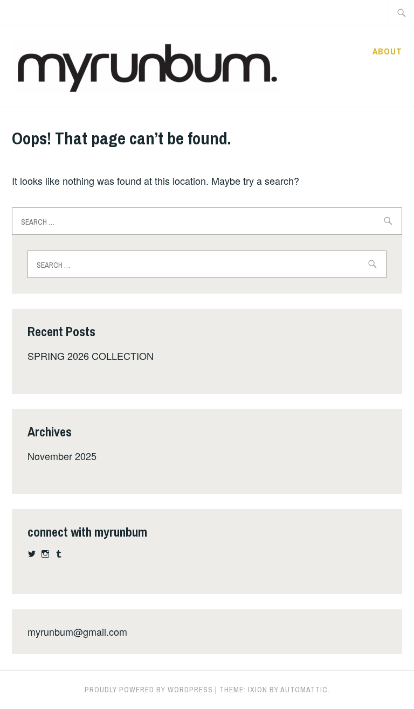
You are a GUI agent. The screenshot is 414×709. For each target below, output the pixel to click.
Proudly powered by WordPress (149, 689)
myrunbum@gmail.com (77, 631)
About (387, 51)
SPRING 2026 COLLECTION (90, 356)
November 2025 (61, 456)
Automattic (304, 689)
